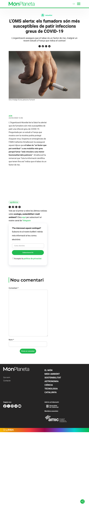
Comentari (13, 288)
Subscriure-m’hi (27, 252)
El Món (48, 370)
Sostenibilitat (52, 377)
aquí (24, 217)
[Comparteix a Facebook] (43, 47)
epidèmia (14, 202)
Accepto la (27, 258)
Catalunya (50, 392)
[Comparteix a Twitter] (40, 47)
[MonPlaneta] (17, 7)
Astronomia (51, 381)
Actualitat (48, 15)
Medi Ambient (52, 374)
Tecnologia (51, 388)
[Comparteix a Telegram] (49, 47)
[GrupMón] (44, 430)
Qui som (6, 377)
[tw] (9, 407)
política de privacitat (32, 258)
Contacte (7, 381)
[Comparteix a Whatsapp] (46, 47)
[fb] (5, 407)
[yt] (19, 407)
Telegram (26, 220)
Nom (11, 340)
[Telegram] (16, 407)
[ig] (12, 407)
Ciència (48, 385)
